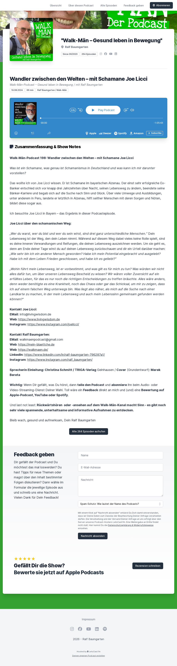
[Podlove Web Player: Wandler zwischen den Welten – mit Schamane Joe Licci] (88, 118)
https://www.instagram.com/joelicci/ (53, 324)
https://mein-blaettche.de (36, 344)
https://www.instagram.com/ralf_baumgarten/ (59, 359)
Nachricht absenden (93, 535)
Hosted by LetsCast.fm (88, 651)
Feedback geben (134, 5)
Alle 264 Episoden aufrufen (88, 431)
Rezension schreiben (147, 565)
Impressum (88, 619)
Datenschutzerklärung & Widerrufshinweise (130, 525)
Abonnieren (163, 5)
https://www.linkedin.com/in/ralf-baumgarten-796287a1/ (64, 354)
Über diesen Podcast (81, 5)
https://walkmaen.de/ (33, 349)
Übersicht (56, 5)
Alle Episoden (108, 5)
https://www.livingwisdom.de (39, 319)
